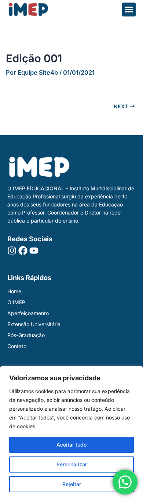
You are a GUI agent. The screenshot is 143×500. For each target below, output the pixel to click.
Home (14, 291)
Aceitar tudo (71, 444)
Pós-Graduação (26, 335)
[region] (71, 433)
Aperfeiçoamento (28, 313)
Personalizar (71, 464)
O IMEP (16, 302)
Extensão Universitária (33, 324)
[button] (129, 9)
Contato (16, 346)
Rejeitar (71, 484)
